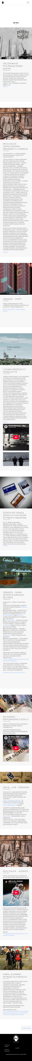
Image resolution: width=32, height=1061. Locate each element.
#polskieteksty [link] (20, 672)
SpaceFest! (7, 1051)
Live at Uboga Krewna (10, 803)
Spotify (12, 309)
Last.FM (17, 1048)
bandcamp (6, 309)
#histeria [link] (6, 625)
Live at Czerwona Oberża (11, 800)
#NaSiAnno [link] (6, 635)
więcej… (5, 86)
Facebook (7, 1044)
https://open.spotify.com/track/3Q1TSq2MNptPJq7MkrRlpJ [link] (16, 660)
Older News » (26, 1028)
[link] (24, 607)
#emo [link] (13, 672)
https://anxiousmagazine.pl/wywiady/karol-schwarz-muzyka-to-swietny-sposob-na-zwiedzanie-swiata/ (16, 1013)
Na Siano (7, 1049)
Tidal (17, 309)
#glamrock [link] (7, 672)
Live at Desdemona (9, 805)
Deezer (22, 309)
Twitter (6, 1046)
